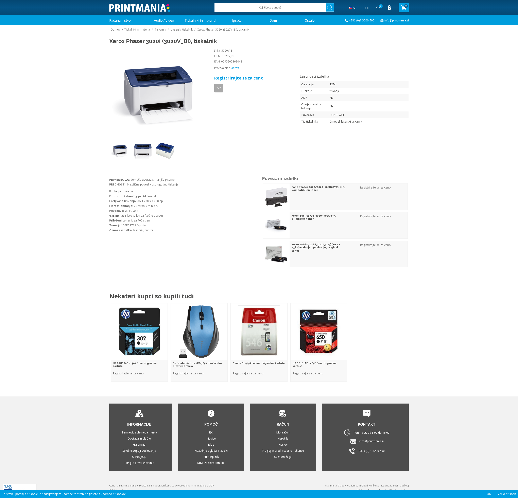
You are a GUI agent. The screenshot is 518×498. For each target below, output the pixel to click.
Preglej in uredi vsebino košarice (283, 450)
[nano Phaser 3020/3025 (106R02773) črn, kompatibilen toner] (276, 196)
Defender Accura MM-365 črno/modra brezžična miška (197, 365)
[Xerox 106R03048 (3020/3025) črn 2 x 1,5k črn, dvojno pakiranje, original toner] (276, 254)
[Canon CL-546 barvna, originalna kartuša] (259, 331)
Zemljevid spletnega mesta (139, 432)
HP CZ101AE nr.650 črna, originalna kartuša (314, 365)
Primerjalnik (211, 457)
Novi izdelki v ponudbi (211, 463)
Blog (211, 444)
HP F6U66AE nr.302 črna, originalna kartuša (135, 365)
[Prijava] (389, 7)
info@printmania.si (396, 20)
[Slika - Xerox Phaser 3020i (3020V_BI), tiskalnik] (120, 151)
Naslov (283, 444)
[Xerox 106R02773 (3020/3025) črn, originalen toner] (276, 225)
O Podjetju (139, 457)
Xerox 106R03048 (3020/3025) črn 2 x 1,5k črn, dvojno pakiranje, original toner (316, 247)
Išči (211, 432)
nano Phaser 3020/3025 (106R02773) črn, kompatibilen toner (318, 188)
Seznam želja (283, 457)
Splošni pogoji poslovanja (139, 450)
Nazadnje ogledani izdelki (211, 450)
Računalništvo (120, 20)
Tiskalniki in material (200, 20)
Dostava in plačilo (139, 438)
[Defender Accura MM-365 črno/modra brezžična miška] (199, 331)
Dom (273, 20)
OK (489, 494)
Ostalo (310, 20)
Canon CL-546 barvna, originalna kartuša (259, 363)
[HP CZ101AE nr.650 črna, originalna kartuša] (319, 331)
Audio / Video (164, 20)
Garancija (139, 444)
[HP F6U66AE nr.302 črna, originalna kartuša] (139, 331)
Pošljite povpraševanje (139, 463)
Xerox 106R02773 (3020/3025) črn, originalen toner (314, 217)
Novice (211, 438)
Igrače (237, 20)
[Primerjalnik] (366, 7)
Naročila (282, 438)
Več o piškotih (507, 494)
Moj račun (283, 432)
